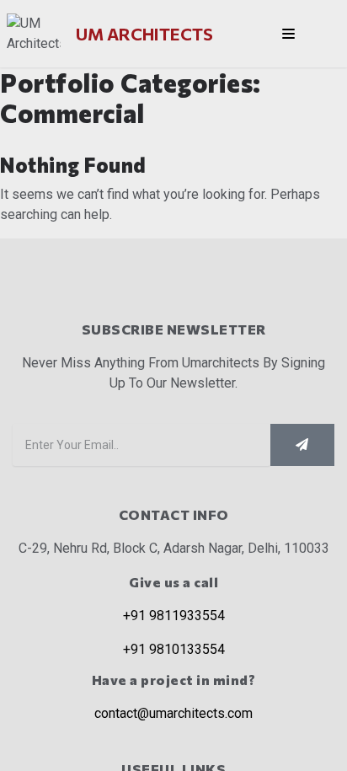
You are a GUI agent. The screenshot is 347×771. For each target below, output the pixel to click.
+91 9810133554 (174, 649)
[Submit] (302, 445)
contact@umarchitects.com (173, 713)
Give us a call (173, 582)
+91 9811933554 (174, 616)
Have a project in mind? (174, 680)
